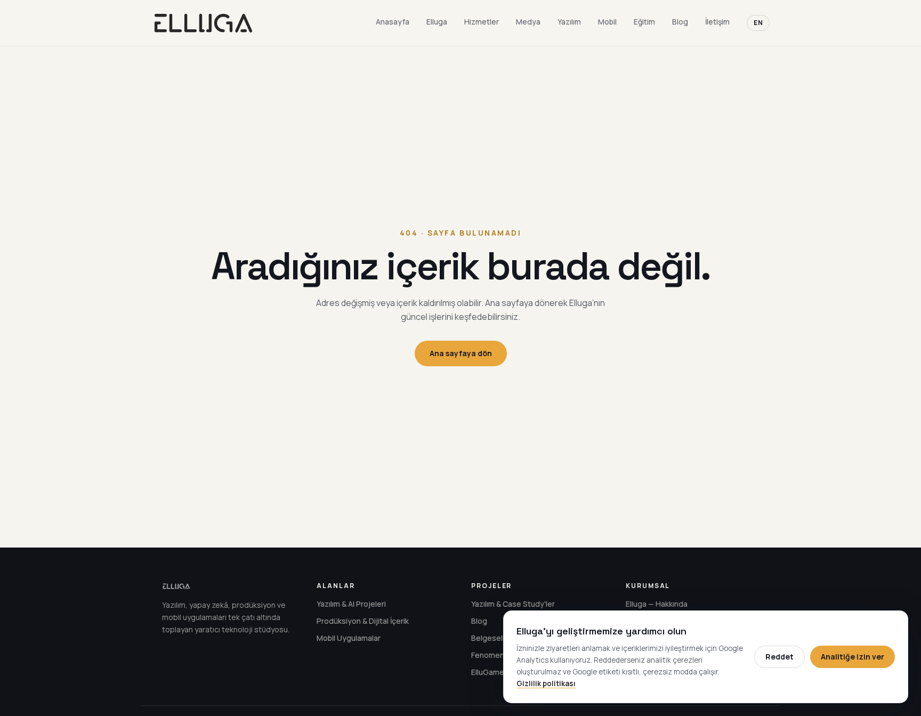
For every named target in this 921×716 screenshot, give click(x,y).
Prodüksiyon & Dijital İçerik (363, 621)
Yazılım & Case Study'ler (513, 604)
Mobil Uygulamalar (349, 638)
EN (758, 22)
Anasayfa (392, 22)
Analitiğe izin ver (852, 656)
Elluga (436, 22)
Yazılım (569, 22)
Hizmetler (481, 22)
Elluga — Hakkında (657, 604)
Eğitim (644, 22)
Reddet (779, 656)
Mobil (607, 22)
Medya (528, 22)
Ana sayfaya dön (461, 353)
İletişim (717, 22)
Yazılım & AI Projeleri (351, 604)
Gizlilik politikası (546, 683)
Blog (680, 22)
